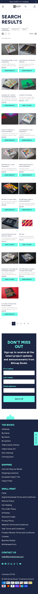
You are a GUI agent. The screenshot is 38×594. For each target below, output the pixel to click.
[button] (2, 33)
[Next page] (28, 323)
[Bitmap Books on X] (17, 563)
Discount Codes (8, 517)
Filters (32, 34)
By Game (5, 433)
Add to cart (27, 105)
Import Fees (7, 481)
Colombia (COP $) (8, 574)
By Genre (6, 437)
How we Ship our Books (12, 469)
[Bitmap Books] (17, 6)
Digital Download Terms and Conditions (19, 497)
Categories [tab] (15, 28)
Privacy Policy (8, 521)
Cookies (5, 536)
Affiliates (6, 513)
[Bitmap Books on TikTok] (14, 563)
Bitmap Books (12, 579)
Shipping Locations (10, 473)
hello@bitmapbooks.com (13, 556)
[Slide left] (2, 1)
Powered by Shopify (26, 579)
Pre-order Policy (9, 509)
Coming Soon (8, 457)
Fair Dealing (7, 505)
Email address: (9, 386)
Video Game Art (9, 449)
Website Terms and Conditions (15, 524)
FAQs (4, 493)
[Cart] (35, 6)
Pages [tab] (25, 28)
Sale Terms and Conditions (13, 528)
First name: (8, 369)
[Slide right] (35, 1)
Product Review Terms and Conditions (18, 532)
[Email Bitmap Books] (2, 563)
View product (10, 70)
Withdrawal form (9, 544)
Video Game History (10, 445)
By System (6, 441)
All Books (6, 429)
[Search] (25, 6)
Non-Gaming (7, 453)
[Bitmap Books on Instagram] (8, 563)
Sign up (19, 399)
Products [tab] (6, 28)
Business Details (8, 540)
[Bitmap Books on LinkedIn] (11, 563)
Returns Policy (8, 501)
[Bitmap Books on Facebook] (5, 563)
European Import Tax (11, 477)
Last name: (8, 377)
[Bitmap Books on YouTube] (20, 563)
